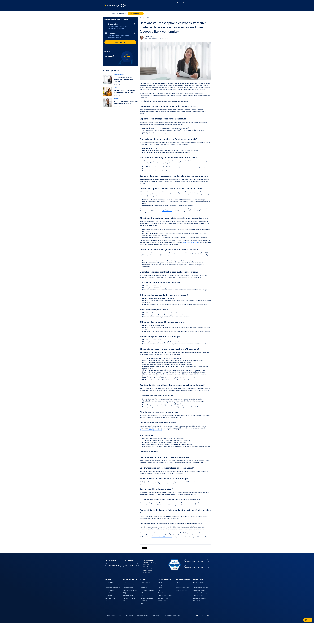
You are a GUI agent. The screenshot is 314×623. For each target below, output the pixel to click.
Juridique (148, 18)
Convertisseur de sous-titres (200, 587)
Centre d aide (155, 615)
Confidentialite (129, 615)
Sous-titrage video (110, 598)
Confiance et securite (142, 615)
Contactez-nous (113, 565)
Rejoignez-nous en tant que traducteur (197, 567)
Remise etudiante (128, 595)
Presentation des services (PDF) (147, 591)
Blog (141, 18)
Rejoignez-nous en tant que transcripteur (197, 561)
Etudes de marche (163, 598)
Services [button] (163, 3)
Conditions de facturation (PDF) (130, 591)
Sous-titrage (108, 593)
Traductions (108, 595)
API (106, 600)
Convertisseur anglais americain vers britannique (200, 591)
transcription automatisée (190, 242)
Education (160, 582)
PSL (159, 590)
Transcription (109, 582)
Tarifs (124, 582)
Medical (160, 587)
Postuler (177, 582)
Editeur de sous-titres (181, 590)
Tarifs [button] (171, 3)
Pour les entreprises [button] (183, 3)
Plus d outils (196, 600)
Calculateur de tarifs (128, 585)
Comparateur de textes (199, 598)
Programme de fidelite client (129, 599)
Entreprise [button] (196, 3)
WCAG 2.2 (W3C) (167, 211)
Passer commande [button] (135, 13)
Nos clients (143, 585)
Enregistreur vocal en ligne (200, 585)
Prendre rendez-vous (131, 565)
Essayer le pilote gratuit (119, 13)
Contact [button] (205, 3)
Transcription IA (109, 590)
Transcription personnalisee (113, 585)
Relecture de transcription (112, 587)
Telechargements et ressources (171, 615)
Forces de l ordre (162, 593)
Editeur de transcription (182, 587)
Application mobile (198, 582)
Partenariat (143, 587)
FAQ (141, 603)
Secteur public (162, 600)
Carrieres (143, 606)
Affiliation (178, 585)
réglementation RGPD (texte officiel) (151, 430)
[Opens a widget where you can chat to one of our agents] (307, 620)
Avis (141, 595)
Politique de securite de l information (147, 599)
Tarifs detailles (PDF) (128, 587)
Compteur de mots (198, 595)
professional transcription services (162, 537)
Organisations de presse (164, 595)
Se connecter (107, 13)
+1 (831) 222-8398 (128, 560)
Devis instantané (120, 42)
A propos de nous (145, 582)
